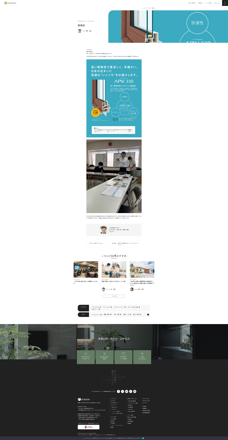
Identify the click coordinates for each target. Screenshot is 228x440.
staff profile (111, 231)
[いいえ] (226, 438)
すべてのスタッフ (96, 314)
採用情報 (144, 408)
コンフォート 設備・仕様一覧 (117, 413)
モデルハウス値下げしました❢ (96, 243)
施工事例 (112, 421)
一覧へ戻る (114, 243)
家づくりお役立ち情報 (133, 307)
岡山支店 (130, 405)
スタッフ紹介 (113, 417)
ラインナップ (113, 404)
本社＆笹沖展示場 (132, 401)
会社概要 (144, 406)
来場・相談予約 (192, 3)
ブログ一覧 (114, 296)
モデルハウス (217, 3)
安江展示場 (130, 407)
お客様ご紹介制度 (146, 410)
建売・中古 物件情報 (132, 417)
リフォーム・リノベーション (117, 425)
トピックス (144, 402)
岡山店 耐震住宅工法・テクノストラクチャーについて (128, 243)
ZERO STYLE (114, 407)
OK (143, 438)
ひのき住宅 (10, 3)
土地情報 (129, 419)
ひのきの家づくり (114, 402)
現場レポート (95, 309)
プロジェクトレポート (119, 307)
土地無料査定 (130, 421)
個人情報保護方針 (146, 412)
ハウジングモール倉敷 (133, 403)
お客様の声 (113, 423)
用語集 (112, 427)
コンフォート (114, 409)
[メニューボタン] (225, 3)
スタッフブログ (106, 307)
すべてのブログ (95, 307)
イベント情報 (208, 3)
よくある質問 (113, 419)
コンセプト (113, 400)
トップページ (113, 398)
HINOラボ (130, 409)
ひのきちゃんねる (146, 400)
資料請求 (200, 3)
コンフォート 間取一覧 (116, 411)
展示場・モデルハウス (132, 398)
